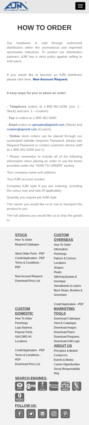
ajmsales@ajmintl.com (48, 124)
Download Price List (27, 280)
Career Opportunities (67, 364)
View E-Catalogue (65, 323)
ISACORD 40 (23, 336)
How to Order (23, 239)
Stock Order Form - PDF (29, 253)
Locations (60, 262)
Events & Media (63, 359)
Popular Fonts (23, 332)
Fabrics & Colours (65, 258)
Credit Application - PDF (30, 258)
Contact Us (61, 355)
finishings (21, 323)
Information (61, 249)
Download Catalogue (67, 318)
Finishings (60, 253)
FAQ (56, 373)
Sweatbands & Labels (67, 285)
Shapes (58, 267)
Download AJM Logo (67, 341)
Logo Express (23, 327)
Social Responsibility (67, 369)
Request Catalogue (27, 244)
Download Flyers (64, 332)
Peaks (58, 272)
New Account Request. (50, 79)
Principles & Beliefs (66, 350)
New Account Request (28, 276)
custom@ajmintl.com (22, 129)
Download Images (65, 327)
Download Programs (66, 336)
